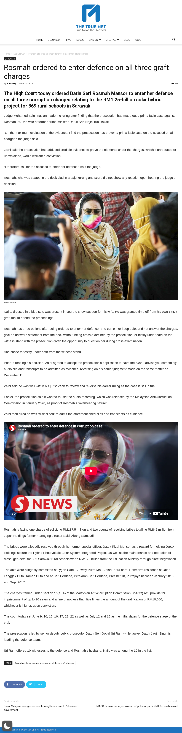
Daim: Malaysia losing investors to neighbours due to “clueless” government (40, 708)
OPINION (93, 39)
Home (7, 53)
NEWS (68, 39)
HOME (39, 39)
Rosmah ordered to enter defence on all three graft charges (44, 663)
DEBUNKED (54, 39)
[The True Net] (91, 18)
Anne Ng (11, 83)
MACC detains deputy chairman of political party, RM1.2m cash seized (137, 706)
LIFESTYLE (111, 39)
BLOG (127, 39)
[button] (174, 40)
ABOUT (139, 39)
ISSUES (80, 39)
